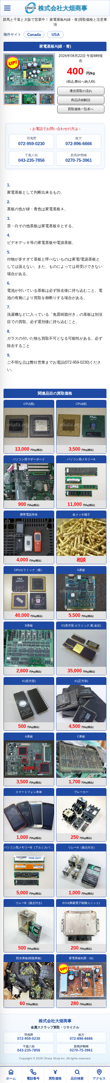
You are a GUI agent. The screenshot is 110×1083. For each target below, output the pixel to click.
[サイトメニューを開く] (7, 7)
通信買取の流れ (81, 91)
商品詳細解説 (80, 100)
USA (56, 34)
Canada (34, 34)
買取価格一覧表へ (81, 109)
